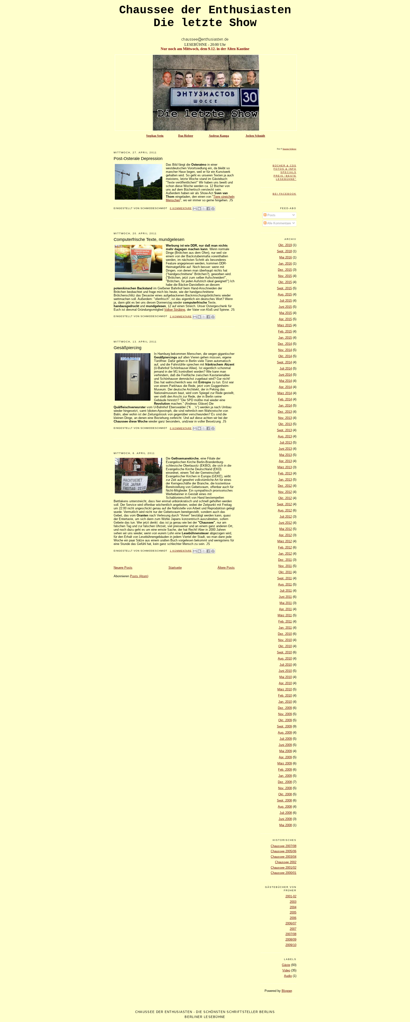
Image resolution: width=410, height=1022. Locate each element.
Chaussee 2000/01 (283, 873)
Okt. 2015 (285, 282)
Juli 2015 (286, 300)
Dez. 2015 (285, 270)
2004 (293, 907)
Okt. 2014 (285, 356)
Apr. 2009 (285, 757)
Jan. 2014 (285, 405)
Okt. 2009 (285, 720)
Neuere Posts (123, 567)
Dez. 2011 (285, 560)
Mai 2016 (285, 257)
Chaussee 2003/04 (283, 856)
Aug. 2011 (285, 584)
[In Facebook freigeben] (208, 208)
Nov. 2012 (285, 492)
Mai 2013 (285, 455)
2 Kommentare (181, 316)
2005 (293, 912)
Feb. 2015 (285, 331)
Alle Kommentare (278, 223)
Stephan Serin (154, 135)
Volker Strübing (174, 309)
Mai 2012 (285, 529)
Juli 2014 (286, 368)
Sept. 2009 (284, 726)
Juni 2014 (285, 374)
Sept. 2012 (284, 504)
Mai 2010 (285, 677)
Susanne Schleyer (289, 149)
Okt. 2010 (285, 646)
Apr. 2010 (285, 683)
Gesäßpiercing (127, 347)
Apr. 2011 (285, 609)
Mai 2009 (285, 751)
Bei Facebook (284, 193)
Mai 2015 (285, 313)
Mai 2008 (285, 825)
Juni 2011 (285, 597)
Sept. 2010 (284, 652)
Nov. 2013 (285, 418)
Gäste (286, 965)
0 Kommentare (181, 208)
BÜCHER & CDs (284, 165)
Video (286, 970)
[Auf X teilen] (203, 208)
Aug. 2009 (285, 732)
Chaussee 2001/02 (283, 867)
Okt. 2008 (285, 794)
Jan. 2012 (285, 553)
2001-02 (290, 896)
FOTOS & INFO (285, 169)
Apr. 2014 (285, 387)
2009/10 (290, 945)
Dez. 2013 (285, 411)
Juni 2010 (285, 671)
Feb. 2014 (285, 399)
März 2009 (284, 763)
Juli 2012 (286, 516)
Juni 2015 (285, 307)
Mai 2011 (286, 603)
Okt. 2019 (285, 245)
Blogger (287, 991)
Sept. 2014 (284, 362)
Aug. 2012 (285, 510)
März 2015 (284, 325)
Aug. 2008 (285, 806)
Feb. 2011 (285, 621)
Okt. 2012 (285, 498)
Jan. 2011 (285, 627)
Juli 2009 (286, 739)
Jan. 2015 (285, 337)
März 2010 (284, 689)
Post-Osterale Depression (138, 158)
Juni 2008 (285, 819)
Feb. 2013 (285, 473)
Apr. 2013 (285, 461)
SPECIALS (288, 172)
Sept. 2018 (284, 251)
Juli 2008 (286, 813)
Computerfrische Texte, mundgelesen (149, 239)
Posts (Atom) (139, 576)
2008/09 (290, 939)
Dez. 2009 (285, 708)
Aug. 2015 (285, 294)
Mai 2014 (285, 381)
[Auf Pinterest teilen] (212, 208)
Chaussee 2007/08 (283, 846)
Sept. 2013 (284, 430)
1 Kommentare (181, 550)
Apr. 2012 (285, 535)
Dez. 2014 (285, 344)
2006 (293, 918)
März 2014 (284, 393)
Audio (288, 976)
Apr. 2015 (285, 319)
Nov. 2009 (285, 714)
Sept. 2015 (284, 288)
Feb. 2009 (285, 769)
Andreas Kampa (219, 135)
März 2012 (284, 541)
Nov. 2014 (285, 350)
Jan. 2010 (285, 701)
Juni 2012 (285, 523)
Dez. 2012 (285, 486)
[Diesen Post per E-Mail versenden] (194, 208)
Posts (270, 215)
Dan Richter (185, 135)
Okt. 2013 (285, 424)
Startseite (175, 567)
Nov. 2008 (285, 788)
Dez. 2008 (285, 782)
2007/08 (290, 934)
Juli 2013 (286, 442)
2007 (293, 929)
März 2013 (284, 467)
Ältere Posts (226, 567)
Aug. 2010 (285, 658)
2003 (293, 902)
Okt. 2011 (285, 572)
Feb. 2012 (285, 547)
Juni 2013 (285, 448)
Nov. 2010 (285, 640)
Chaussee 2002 (285, 862)
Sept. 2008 (284, 800)
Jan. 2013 (285, 479)
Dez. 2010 (285, 634)
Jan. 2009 (285, 776)
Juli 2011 (286, 590)
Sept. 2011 (284, 578)
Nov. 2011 (285, 566)
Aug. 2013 (285, 436)
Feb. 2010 (285, 695)
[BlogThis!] (199, 208)
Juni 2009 (285, 745)
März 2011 (285, 615)
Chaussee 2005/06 (283, 851)
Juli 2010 (286, 664)
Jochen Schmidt (255, 135)
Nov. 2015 (285, 276)
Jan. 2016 (285, 263)
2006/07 (290, 923)
